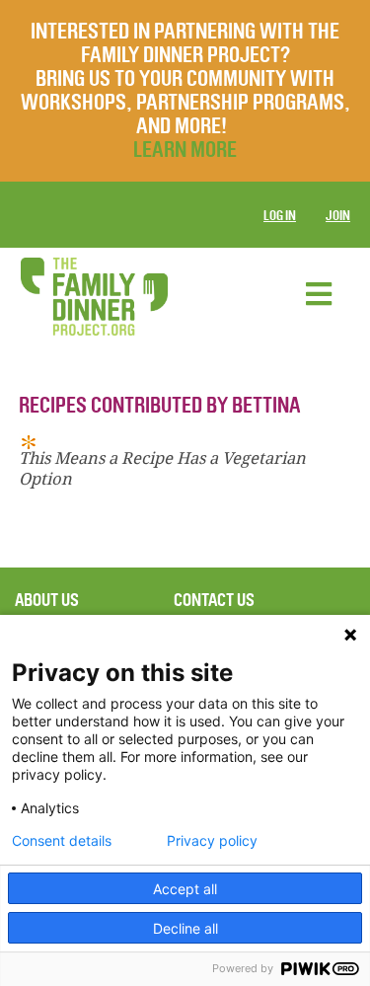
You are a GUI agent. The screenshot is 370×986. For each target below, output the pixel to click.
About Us (47, 600)
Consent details (61, 841)
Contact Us (214, 600)
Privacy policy (212, 841)
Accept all (185, 888)
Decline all (185, 928)
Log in (279, 215)
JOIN (338, 215)
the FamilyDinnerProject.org (94, 297)
